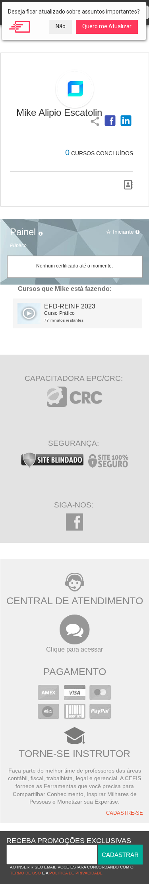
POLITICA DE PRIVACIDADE (76, 873)
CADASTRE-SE (124, 813)
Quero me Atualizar (107, 26)
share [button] (94, 120)
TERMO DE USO (25, 873)
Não (61, 26)
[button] (110, 120)
